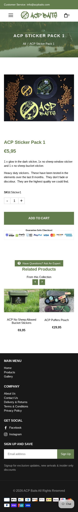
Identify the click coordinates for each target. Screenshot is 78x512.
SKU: (7, 192)
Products (9, 372)
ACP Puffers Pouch (56, 320)
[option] (39, 97)
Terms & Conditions (16, 406)
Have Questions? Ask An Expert (41, 263)
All (24, 43)
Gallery (8, 376)
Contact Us (11, 397)
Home (8, 368)
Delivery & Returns (15, 402)
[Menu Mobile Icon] (11, 15)
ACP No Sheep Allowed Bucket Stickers (21, 321)
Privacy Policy (13, 410)
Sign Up (66, 454)
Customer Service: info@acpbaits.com (27, 4)
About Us (10, 393)
